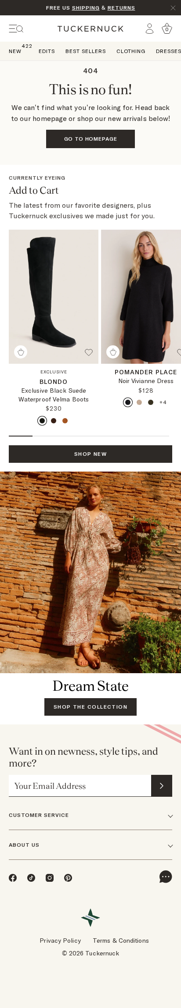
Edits (47, 51)
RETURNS (121, 7)
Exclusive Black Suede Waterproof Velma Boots (53, 395)
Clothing (130, 51)
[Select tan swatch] (65, 420)
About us (24, 844)
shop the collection (90, 706)
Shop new (90, 454)
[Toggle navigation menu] (16, 29)
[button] (91, 356)
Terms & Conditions (121, 940)
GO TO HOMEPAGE (90, 138)
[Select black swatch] (42, 420)
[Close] (173, 8)
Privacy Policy (60, 940)
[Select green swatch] (150, 402)
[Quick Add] (20, 351)
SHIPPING (86, 7)
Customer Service (39, 815)
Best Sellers (85, 51)
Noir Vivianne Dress (146, 381)
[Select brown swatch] (53, 420)
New (15, 50)
